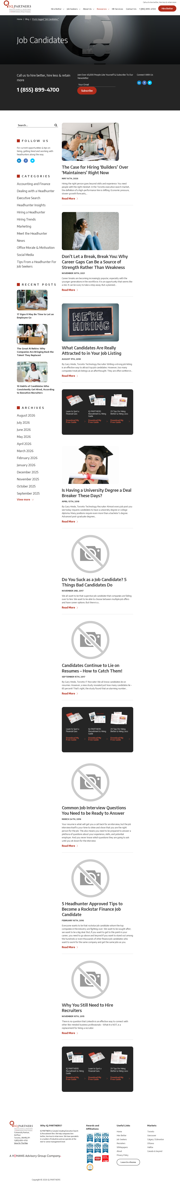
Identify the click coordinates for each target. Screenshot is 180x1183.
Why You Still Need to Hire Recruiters (87, 1007)
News (21, 240)
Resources (102, 9)
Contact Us (131, 9)
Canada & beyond (154, 1151)
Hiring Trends (26, 219)
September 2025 (28, 493)
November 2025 (28, 479)
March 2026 (25, 451)
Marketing (24, 226)
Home (19, 19)
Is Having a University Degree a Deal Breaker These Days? (96, 492)
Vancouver (151, 1135)
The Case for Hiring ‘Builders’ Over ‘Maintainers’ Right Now (95, 169)
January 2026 (26, 465)
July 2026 (23, 422)
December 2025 (27, 472)
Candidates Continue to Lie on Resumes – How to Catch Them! (92, 668)
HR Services (117, 9)
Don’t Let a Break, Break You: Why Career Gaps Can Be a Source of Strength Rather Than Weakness (95, 262)
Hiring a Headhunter (31, 212)
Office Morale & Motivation (36, 247)
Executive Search (28, 198)
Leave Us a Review (128, 1162)
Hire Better (56, 9)
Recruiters (121, 1143)
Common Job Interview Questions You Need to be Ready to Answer (94, 810)
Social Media (25, 255)
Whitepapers (122, 1147)
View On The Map (21, 1143)
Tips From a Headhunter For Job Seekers (36, 264)
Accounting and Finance (33, 184)
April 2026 (24, 444)
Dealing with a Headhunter (35, 191)
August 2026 (26, 415)
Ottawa (150, 1143)
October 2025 (26, 486)
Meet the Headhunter (32, 233)
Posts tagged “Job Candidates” (45, 19)
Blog (27, 19)
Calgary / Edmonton (155, 1139)
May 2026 (24, 437)
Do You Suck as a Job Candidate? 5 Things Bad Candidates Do (94, 582)
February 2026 (27, 458)
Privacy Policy (122, 1155)
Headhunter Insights (31, 205)
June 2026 (24, 430)
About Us (87, 9)
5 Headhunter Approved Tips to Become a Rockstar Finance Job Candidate (92, 909)
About (119, 1151)
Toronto (150, 1131)
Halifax (150, 1147)
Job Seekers (72, 9)
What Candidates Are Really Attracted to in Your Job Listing (91, 350)
